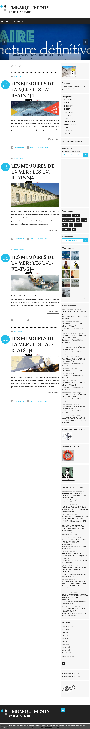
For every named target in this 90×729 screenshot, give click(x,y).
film (74, 229)
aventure (75, 215)
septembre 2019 (67, 626)
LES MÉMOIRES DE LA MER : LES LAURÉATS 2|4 (32, 263)
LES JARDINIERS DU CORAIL (73, 418)
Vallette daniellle (68, 507)
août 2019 (65, 629)
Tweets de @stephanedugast (72, 141)
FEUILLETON (68, 118)
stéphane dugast (68, 220)
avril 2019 (65, 641)
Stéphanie (66, 493)
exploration (66, 229)
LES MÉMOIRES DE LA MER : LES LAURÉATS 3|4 (32, 172)
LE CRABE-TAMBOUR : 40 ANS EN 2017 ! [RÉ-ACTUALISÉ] (73, 528)
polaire (64, 225)
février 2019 (66, 647)
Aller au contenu (7, 2)
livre (70, 225)
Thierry (65, 540)
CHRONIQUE (68, 106)
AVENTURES (68, 100)
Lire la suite (53, 139)
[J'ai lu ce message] (88, 725)
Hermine (65, 516)
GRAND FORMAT (70, 121)
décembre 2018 (67, 653)
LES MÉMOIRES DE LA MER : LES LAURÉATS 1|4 (32, 344)
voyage (84, 220)
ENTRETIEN (68, 112)
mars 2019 (65, 644)
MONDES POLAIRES (71, 124)
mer (77, 220)
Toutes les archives (69, 656)
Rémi (64, 595)
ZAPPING (67, 134)
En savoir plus (5, 727)
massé (64, 554)
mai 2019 (65, 638)
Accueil (5, 21)
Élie (63, 567)
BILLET (66, 103)
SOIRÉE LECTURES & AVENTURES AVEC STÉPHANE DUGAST (74, 583)
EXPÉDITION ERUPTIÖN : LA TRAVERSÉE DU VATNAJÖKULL (74, 495)
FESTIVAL (67, 115)
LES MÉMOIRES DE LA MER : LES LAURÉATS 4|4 (32, 89)
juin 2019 (65, 635)
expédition (66, 215)
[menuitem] (6, 21)
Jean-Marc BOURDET (70, 581)
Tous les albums (82, 299)
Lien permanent (19, 147)
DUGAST (65, 526)
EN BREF (67, 109)
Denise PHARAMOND (70, 609)
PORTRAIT (68, 131)
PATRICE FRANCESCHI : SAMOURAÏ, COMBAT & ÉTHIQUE (74, 569)
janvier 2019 (66, 650)
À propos (18, 21)
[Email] (63, 663)
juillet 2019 (65, 632)
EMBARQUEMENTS (29, 7)
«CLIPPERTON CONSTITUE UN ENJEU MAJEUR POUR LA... (74, 556)
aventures (78, 225)
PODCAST (68, 127)
